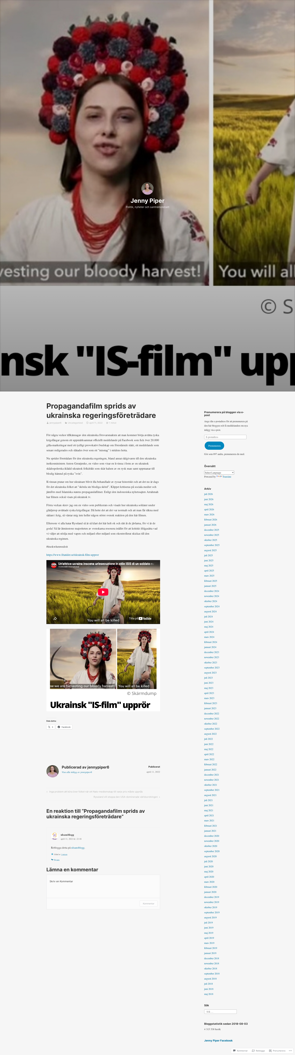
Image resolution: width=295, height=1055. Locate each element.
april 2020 (209, 876)
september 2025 (212, 545)
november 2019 (211, 902)
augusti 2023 (210, 672)
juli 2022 (208, 738)
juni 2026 (208, 499)
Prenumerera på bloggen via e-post (224, 414)
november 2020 (211, 840)
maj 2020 (208, 871)
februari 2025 (210, 580)
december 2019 (211, 897)
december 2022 (211, 713)
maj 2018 (208, 994)
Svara (56, 859)
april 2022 (209, 754)
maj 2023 (208, 688)
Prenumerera (214, 445)
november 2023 (211, 657)
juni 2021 (208, 805)
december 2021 (211, 774)
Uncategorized (75, 422)
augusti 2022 (210, 733)
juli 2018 (208, 983)
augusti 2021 (210, 795)
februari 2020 (210, 886)
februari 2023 (210, 703)
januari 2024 (210, 647)
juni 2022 (208, 744)
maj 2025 (208, 565)
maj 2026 (208, 504)
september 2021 (212, 789)
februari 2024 (210, 642)
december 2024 (211, 591)
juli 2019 (208, 922)
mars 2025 (209, 575)
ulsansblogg (67, 835)
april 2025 (209, 570)
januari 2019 (210, 953)
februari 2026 (210, 519)
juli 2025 (208, 555)
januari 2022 (210, 769)
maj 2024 (208, 626)
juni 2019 (208, 927)
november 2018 (211, 963)
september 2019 (212, 912)
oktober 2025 (210, 539)
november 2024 (211, 596)
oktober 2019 (210, 907)
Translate (226, 476)
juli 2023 (208, 677)
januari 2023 (210, 708)
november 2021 (211, 779)
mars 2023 (209, 698)
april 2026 (209, 509)
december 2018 (211, 958)
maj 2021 (208, 810)
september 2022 (212, 728)
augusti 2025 (210, 550)
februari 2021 (210, 825)
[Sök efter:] (220, 1011)
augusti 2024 (210, 611)
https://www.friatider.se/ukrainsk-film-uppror (72, 555)
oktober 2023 (210, 662)
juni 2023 (208, 682)
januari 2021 (210, 830)
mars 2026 (209, 514)
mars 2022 (209, 759)
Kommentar (148, 903)
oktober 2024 (210, 601)
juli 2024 (208, 616)
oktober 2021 (210, 784)
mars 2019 (209, 942)
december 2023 (211, 652)
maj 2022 (208, 749)
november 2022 (211, 718)
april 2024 (209, 631)
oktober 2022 (210, 723)
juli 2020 (208, 861)
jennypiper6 (55, 422)
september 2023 (212, 667)
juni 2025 (208, 560)
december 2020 (211, 835)
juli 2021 (208, 800)
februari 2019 (210, 948)
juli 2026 (208, 494)
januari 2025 (210, 585)
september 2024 (212, 606)
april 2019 (209, 937)
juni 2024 (208, 621)
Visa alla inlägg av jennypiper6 (77, 772)
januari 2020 (210, 891)
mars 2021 (209, 820)
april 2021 (209, 815)
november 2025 (211, 534)
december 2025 (211, 529)
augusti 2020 (210, 856)
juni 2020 (208, 866)
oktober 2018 (210, 968)
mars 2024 (209, 636)
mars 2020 (209, 881)
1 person (64, 854)
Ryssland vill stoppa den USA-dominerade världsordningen (126, 797)
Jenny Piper (148, 200)
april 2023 (209, 693)
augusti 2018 (210, 978)
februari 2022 (210, 764)
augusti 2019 (210, 917)
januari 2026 (210, 524)
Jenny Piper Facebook (218, 1040)
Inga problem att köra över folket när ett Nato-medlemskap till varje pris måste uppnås (94, 792)
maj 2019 (208, 932)
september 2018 (212, 973)
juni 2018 (208, 988)
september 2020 (212, 851)
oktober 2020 (210, 846)
